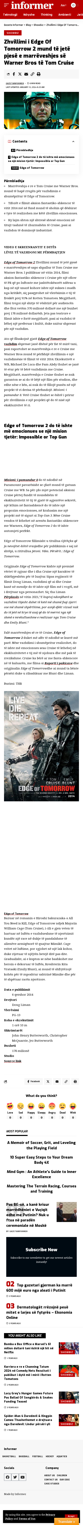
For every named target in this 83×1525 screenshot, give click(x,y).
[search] (56, 5)
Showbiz (13, 33)
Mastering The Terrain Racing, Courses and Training (41, 1189)
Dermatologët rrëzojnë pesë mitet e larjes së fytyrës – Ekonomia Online (39, 1312)
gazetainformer (15, 83)
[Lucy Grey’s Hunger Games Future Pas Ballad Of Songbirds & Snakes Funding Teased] (69, 1398)
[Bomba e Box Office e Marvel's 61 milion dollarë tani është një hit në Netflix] (69, 1348)
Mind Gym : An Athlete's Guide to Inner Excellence (41, 1174)
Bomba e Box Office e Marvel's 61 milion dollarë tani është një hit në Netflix (28, 1348)
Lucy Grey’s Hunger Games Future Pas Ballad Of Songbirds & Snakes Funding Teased (28, 1398)
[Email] (26, 74)
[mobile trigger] (7, 5)
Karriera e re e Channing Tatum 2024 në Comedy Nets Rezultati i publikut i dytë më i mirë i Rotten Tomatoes (27, 1373)
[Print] (39, 74)
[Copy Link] (32, 74)
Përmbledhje (24, 150)
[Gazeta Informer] (32, 5)
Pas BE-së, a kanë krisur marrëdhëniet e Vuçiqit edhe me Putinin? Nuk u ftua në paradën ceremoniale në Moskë (27, 1215)
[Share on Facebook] (14, 74)
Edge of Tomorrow (32, 168)
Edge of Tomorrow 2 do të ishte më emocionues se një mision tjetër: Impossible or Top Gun (41, 159)
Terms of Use (27, 1518)
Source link (12, 1061)
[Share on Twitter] (20, 74)
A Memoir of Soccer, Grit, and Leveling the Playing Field (41, 1145)
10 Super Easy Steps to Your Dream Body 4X (41, 1160)
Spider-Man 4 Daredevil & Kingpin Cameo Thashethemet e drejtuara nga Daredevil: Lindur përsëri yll (28, 1420)
